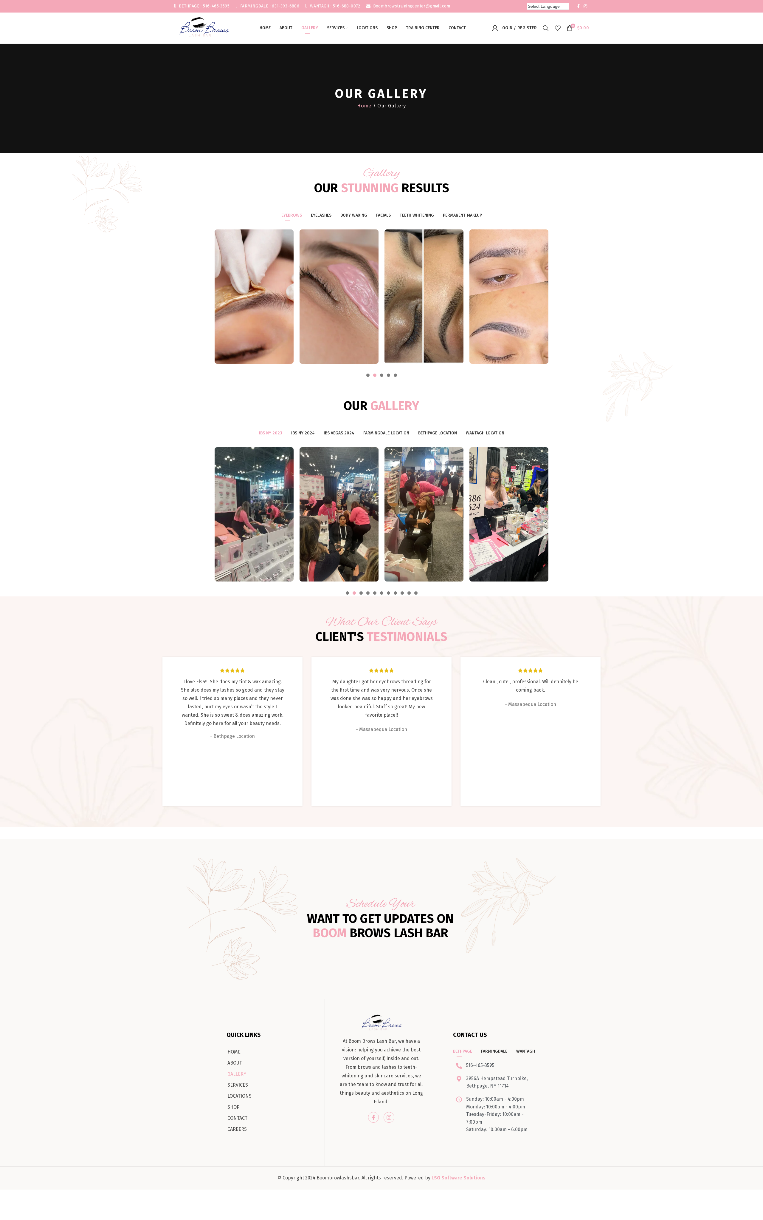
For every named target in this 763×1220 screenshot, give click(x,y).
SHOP (233, 1107)
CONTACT (237, 1118)
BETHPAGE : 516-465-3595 (203, 6)
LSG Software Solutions (459, 1178)
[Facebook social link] (578, 6)
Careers (237, 1129)
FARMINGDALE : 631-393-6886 (269, 6)
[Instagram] (389, 1117)
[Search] (546, 28)
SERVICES (237, 1085)
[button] (368, 375)
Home (364, 106)
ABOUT (234, 1063)
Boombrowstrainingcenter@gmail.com (411, 6)
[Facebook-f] (373, 1117)
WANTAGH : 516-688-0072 (334, 6)
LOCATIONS (239, 1096)
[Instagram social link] (585, 6)
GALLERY (236, 1074)
